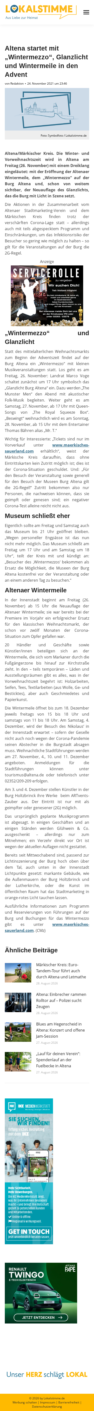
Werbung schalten (25, 1402)
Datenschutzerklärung (47, 1406)
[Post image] (18, 972)
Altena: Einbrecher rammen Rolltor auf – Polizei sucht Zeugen (61, 1000)
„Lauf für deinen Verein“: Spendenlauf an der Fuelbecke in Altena (58, 1060)
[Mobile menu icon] (86, 12)
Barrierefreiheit (68, 1402)
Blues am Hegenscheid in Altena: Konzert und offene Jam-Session (60, 1030)
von (14, 83)
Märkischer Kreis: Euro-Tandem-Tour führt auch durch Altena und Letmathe (61, 971)
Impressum (47, 1402)
